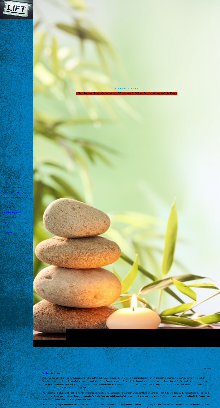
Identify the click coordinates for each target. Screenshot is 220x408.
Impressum (7, 232)
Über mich (7, 182)
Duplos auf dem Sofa (51, 373)
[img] (126, 173)
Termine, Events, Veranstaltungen (16, 187)
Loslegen (6, 177)
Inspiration (7, 222)
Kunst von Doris (9, 207)
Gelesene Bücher (10, 217)
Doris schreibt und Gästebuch (15, 197)
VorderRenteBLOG (11, 192)
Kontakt (6, 227)
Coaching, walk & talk (12, 212)
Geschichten (8, 202)
